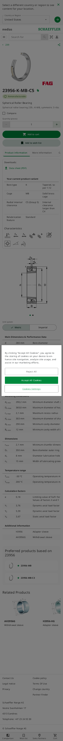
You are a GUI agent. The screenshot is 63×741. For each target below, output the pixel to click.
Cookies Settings (31, 388)
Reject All (31, 371)
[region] (31, 370)
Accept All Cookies (31, 380)
